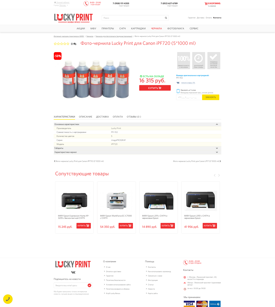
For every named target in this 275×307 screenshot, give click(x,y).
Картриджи (138, 28)
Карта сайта (153, 293)
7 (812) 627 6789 (169, 3)
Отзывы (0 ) (134, 116)
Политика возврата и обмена (117, 289)
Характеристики (64, 116)
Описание (85, 116)
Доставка (200, 17)
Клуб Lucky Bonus (113, 293)
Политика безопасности (115, 280)
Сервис (194, 28)
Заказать (211, 97)
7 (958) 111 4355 (121, 3)
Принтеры (108, 28)
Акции (81, 28)
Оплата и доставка (113, 271)
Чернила (156, 28)
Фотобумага (175, 28)
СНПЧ (122, 28)
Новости (151, 289)
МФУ (93, 28)
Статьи (151, 284)
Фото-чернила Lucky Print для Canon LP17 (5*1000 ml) (196, 161)
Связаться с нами (155, 276)
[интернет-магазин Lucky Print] (73, 17)
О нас (108, 267)
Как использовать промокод (159, 271)
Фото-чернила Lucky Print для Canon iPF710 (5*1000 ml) (80, 161)
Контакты (217, 17)
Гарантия (192, 17)
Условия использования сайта (118, 284)
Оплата (209, 17)
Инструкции (153, 280)
